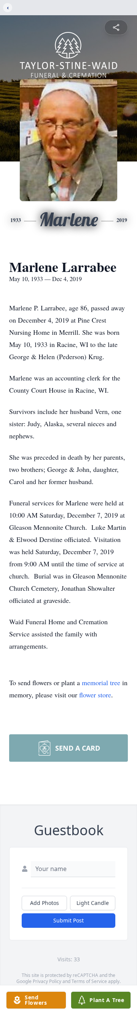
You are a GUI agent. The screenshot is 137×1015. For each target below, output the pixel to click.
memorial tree (101, 682)
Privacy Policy (47, 981)
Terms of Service (89, 981)
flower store (95, 694)
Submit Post (68, 920)
